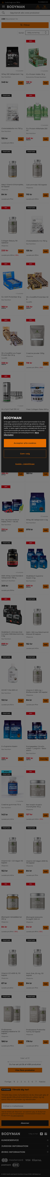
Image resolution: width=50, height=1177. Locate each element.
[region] (25, 442)
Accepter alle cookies (25, 443)
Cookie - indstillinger (25, 464)
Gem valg (25, 454)
